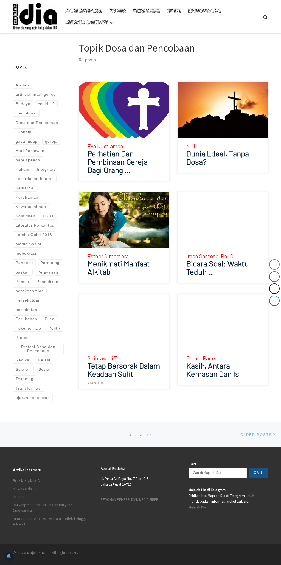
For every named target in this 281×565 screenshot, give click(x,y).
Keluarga (24, 188)
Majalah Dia (197, 507)
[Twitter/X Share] (274, 288)
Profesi (23, 337)
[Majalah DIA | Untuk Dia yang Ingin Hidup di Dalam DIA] (35, 15)
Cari (192, 464)
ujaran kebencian (33, 397)
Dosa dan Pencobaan (37, 122)
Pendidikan (47, 281)
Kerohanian (27, 197)
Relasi (44, 360)
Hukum (22, 169)
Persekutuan (28, 300)
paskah (23, 272)
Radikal (23, 360)
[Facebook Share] (274, 276)
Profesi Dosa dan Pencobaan (38, 349)
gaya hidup (27, 141)
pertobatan (26, 309)
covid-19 (46, 104)
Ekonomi (24, 132)
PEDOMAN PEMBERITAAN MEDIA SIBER (129, 499)
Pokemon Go (28, 328)
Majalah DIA (37, 552)
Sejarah (23, 369)
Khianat (18, 496)
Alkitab (22, 85)
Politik (55, 328)
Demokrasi (26, 113)
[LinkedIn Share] (274, 301)
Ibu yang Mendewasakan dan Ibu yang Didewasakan (42, 507)
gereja (51, 141)
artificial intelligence (36, 94)
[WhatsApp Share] (274, 264)
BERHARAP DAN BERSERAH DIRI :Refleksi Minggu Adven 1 (50, 521)
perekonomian (30, 291)
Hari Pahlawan (30, 150)
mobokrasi (26, 253)
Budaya (23, 104)
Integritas (46, 169)
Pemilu (22, 281)
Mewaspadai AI (24, 489)
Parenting (50, 262)
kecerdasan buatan (35, 178)
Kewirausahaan (31, 206)
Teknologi (25, 378)
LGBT (48, 216)
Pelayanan (47, 272)
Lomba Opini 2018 (34, 234)
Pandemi (24, 262)
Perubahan (26, 319)
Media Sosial (28, 244)
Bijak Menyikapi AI (26, 480)
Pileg (50, 319)
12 (149, 434)
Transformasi (29, 388)
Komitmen (25, 216)
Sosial (44, 369)
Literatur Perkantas (35, 225)
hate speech (28, 160)
